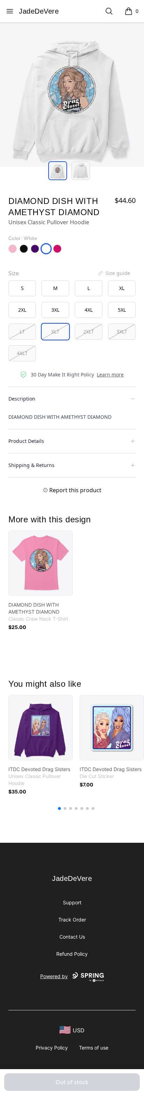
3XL (55, 309)
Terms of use (93, 1048)
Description (21, 398)
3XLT (121, 331)
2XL (22, 309)
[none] (113, 273)
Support (72, 902)
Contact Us (72, 937)
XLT (55, 331)
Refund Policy (72, 954)
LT (22, 331)
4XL (89, 309)
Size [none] (13, 273)
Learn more (110, 374)
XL (121, 288)
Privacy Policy (52, 1048)
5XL (122, 309)
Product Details (26, 441)
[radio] (22, 288)
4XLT (22, 353)
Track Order (72, 920)
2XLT (88, 331)
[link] (40, 563)
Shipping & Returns (31, 465)
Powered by (54, 976)
